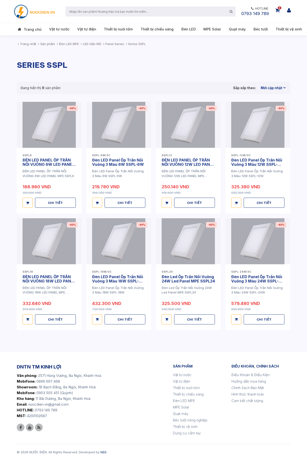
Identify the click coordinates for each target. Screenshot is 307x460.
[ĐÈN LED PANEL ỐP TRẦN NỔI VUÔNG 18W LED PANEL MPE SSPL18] (49, 241)
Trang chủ (32, 29)
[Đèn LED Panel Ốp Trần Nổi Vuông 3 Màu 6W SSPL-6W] (118, 124)
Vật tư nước (59, 29)
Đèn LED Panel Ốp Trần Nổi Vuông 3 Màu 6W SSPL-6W (118, 162)
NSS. (103, 452)
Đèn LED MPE (184, 400)
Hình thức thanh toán (247, 394)
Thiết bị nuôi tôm (118, 29)
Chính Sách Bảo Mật (247, 387)
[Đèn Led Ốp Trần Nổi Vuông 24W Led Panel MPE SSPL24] (188, 241)
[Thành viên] (289, 10)
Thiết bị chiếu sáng (157, 29)
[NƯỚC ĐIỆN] (34, 11)
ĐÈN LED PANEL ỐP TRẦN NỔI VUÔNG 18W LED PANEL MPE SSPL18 (49, 281)
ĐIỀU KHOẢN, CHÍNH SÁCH (255, 366)
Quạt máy (237, 29)
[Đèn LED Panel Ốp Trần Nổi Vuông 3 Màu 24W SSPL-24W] (257, 241)
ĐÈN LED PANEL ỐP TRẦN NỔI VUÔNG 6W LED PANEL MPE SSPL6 (48, 164)
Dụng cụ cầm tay (187, 433)
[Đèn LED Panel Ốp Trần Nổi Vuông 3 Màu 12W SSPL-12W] (257, 124)
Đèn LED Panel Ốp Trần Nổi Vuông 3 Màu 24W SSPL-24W (256, 281)
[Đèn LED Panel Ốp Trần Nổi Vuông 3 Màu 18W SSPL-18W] (118, 241)
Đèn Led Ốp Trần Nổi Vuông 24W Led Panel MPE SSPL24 (188, 278)
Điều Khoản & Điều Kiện (250, 375)
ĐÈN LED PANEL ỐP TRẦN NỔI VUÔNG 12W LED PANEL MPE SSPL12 (188, 164)
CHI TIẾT (55, 203)
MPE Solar (212, 29)
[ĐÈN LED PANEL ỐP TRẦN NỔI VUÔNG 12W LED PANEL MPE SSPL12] (188, 124)
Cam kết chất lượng (247, 400)
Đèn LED (188, 29)
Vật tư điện (86, 29)
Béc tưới (261, 29)
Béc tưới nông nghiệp (190, 420)
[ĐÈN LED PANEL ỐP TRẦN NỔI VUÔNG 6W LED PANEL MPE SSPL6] (49, 124)
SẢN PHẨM (183, 366)
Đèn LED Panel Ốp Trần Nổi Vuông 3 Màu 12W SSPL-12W (256, 164)
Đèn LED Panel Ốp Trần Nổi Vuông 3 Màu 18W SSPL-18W (117, 281)
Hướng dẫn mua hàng (248, 381)
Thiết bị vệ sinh (289, 29)
